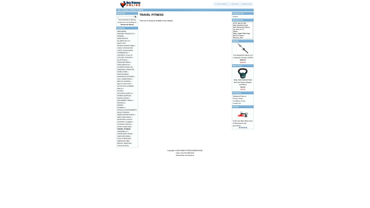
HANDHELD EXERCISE (125, 69)
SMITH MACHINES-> (124, 117)
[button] (221, 4)
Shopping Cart (238, 13)
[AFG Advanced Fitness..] (243, 27)
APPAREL (120, 36)
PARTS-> (120, 88)
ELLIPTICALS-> (122, 60)
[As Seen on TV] (243, 29)
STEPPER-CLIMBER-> (125, 122)
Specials (235, 41)
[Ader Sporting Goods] (243, 25)
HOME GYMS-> (122, 72)
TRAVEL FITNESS (136, 10)
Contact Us (237, 103)
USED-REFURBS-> (124, 136)
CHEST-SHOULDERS (125, 50)
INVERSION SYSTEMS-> (126, 76)
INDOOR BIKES (123, 74)
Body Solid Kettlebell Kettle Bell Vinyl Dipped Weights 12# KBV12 (243, 82)
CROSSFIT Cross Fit (124, 55)
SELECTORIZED (123, 112)
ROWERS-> (121, 107)
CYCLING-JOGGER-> (125, 57)
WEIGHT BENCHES (124, 143)
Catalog (125, 10)
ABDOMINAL (121, 31)
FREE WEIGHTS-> (124, 65)
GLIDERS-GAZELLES (125, 67)
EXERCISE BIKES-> (124, 62)
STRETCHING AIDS (124, 127)
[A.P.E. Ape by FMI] (243, 23)
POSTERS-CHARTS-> (125, 93)
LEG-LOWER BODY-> (125, 79)
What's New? (237, 66)
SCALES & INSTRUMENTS (127, 110)
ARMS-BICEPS (122, 38)
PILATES (120, 91)
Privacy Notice (238, 98)
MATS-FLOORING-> (124, 81)
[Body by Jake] (243, 38)
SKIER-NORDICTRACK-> (126, 115)
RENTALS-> (121, 103)
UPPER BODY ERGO (125, 134)
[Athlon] (243, 31)
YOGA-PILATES (123, 146)
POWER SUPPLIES (124, 95)
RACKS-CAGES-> (123, 98)
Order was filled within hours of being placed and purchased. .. (243, 123)
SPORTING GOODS (124, 119)
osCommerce (189, 155)
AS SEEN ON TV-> (124, 41)
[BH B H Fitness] (243, 36)
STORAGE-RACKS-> (124, 124)
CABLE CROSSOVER (125, 48)
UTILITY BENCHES (124, 138)
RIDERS (120, 105)
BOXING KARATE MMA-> (126, 46)
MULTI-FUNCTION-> (124, 84)
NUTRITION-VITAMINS (125, 86)
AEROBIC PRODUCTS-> (126, 34)
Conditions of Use (239, 101)
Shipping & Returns (239, 96)
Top (119, 10)
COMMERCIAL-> (123, 53)
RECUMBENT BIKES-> (125, 100)
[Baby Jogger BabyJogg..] (243, 33)
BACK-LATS (121, 43)
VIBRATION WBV (123, 141)
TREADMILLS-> (122, 131)
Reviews (235, 107)
